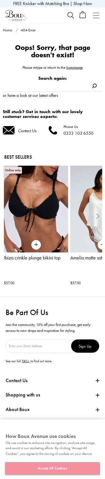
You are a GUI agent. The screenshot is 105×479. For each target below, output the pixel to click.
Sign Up (85, 346)
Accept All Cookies (52, 468)
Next (98, 216)
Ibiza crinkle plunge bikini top (32, 257)
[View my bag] (83, 17)
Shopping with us (23, 395)
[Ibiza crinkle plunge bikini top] (36, 209)
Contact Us (27, 130)
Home (7, 30)
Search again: (52, 78)
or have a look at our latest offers (30, 95)
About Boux (18, 409)
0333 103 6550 (79, 133)
